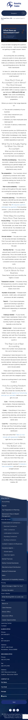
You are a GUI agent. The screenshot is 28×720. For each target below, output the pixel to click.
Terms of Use (19, 717)
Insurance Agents (7, 548)
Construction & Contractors (11, 523)
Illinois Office (6, 612)
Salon (3, 575)
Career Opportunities (9, 620)
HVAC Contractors (9, 529)
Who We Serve (5, 519)
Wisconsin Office (7, 616)
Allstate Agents (8, 551)
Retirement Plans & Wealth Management (10, 515)
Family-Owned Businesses (10, 563)
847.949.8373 (5, 634)
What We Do (5, 498)
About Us (5, 603)
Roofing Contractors (10, 540)
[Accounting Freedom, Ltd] (14, 3)
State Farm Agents (9, 555)
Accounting (5, 501)
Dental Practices (7, 559)
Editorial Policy (9, 717)
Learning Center (6, 623)
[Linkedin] (17, 710)
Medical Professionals (9, 571)
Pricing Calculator (8, 590)
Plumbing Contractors (10, 536)
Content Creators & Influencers (12, 544)
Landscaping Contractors (11, 533)
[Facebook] (10, 710)
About (3, 600)
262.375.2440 (5, 659)
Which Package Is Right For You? (12, 586)
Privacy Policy (19, 716)
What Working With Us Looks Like (12, 597)
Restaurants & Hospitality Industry (13, 579)
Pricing (3, 583)
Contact (3, 626)
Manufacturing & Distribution (11, 567)
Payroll (4, 506)
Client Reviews (6, 607)
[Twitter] (14, 710)
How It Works (5, 593)
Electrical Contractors (10, 526)
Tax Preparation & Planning (10, 510)
